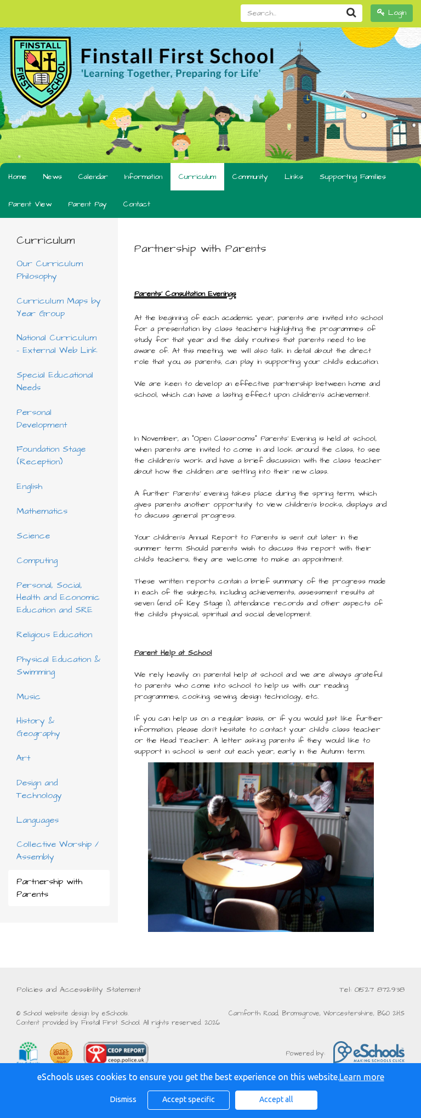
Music (28, 696)
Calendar (93, 176)
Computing (37, 560)
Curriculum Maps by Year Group (58, 307)
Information (143, 176)
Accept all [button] (276, 1099)
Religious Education (54, 634)
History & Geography (38, 727)
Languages (37, 820)
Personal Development (41, 418)
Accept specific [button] (188, 1099)
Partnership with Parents (49, 887)
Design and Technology (39, 789)
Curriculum (197, 176)
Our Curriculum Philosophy (49, 269)
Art (23, 758)
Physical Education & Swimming (58, 665)
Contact (136, 204)
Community (250, 176)
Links (294, 176)
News (52, 176)
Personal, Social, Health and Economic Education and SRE (58, 597)
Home (17, 176)
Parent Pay (87, 204)
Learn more (361, 1077)
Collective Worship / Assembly (57, 850)
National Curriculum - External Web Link (57, 344)
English (29, 486)
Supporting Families (353, 176)
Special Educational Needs (54, 381)
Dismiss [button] (123, 1099)
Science (33, 536)
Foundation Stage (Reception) (51, 455)
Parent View (30, 204)
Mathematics (41, 511)
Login (395, 12)
